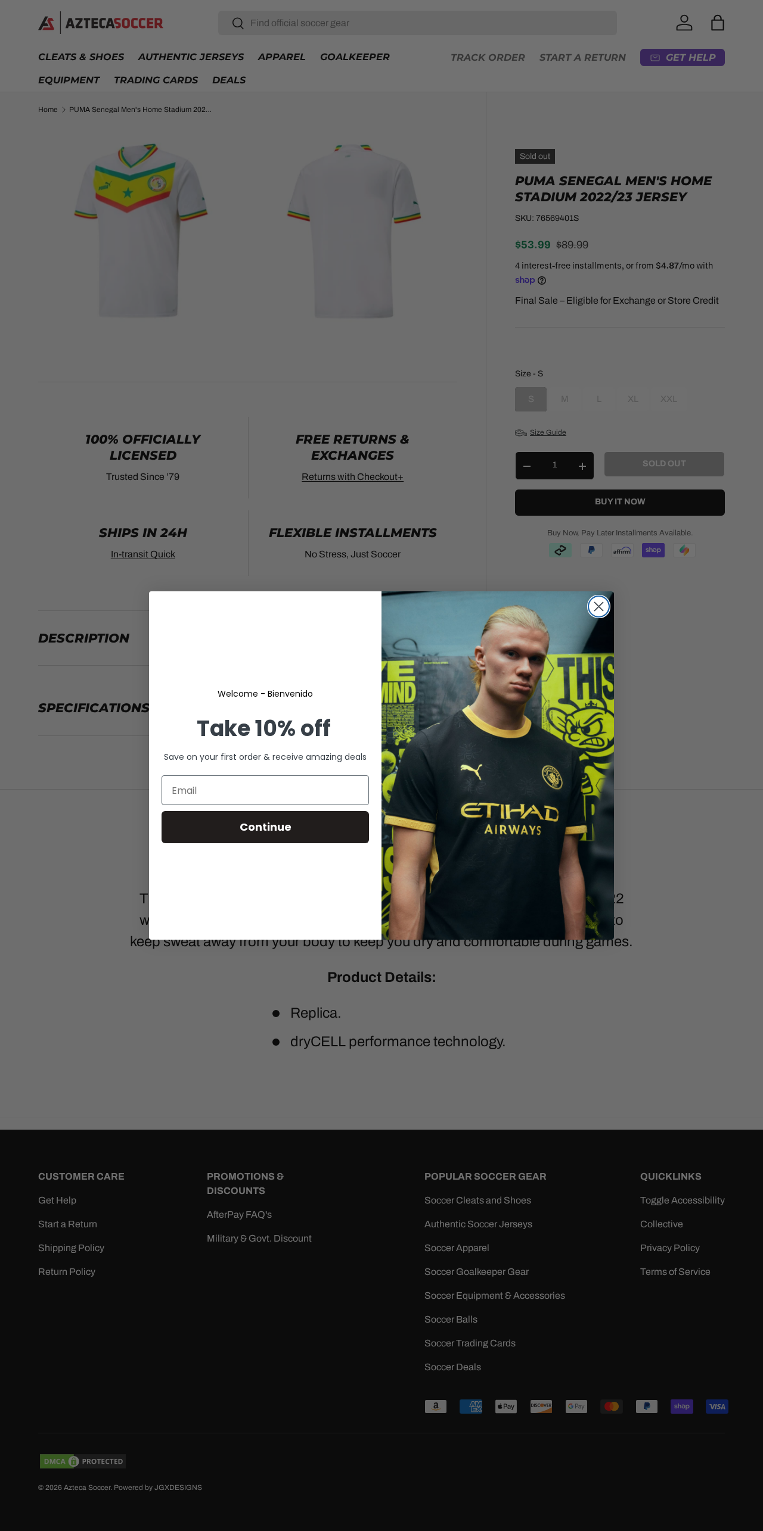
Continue (265, 826)
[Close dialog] (598, 606)
